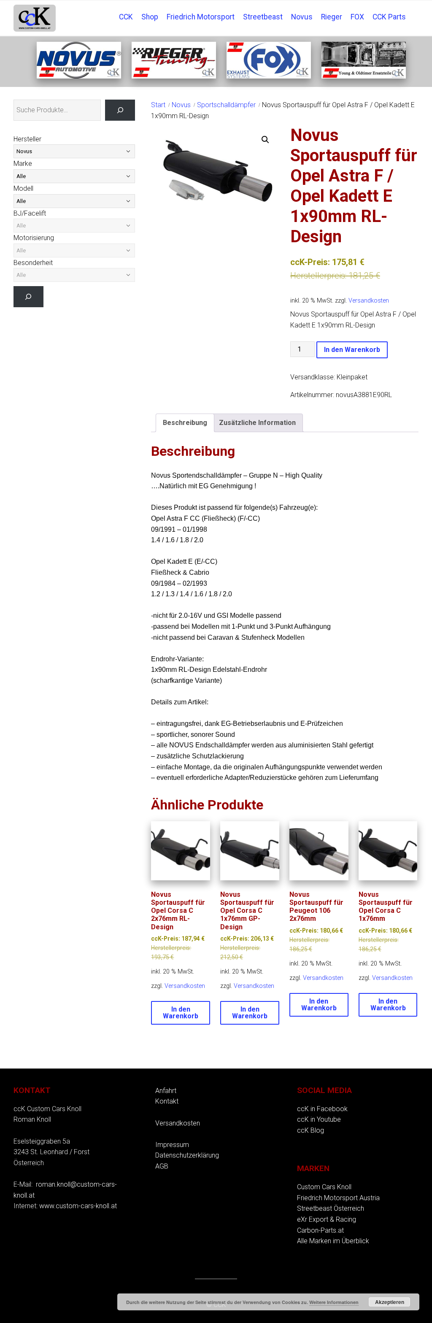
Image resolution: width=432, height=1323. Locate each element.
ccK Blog (310, 1130)
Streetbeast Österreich (330, 1208)
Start (158, 105)
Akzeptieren (389, 1302)
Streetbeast (263, 17)
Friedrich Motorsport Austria (338, 1198)
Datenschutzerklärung (187, 1155)
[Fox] (269, 76)
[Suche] (120, 110)
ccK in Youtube (319, 1119)
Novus (302, 17)
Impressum (172, 1145)
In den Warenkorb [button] (180, 1012)
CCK (126, 17)
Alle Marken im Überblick (333, 1241)
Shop (149, 17)
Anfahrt (165, 1091)
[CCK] (363, 76)
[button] (265, 139)
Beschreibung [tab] (185, 423)
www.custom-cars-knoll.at (78, 1206)
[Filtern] (28, 296)
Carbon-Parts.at (320, 1230)
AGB (161, 1166)
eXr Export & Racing (326, 1219)
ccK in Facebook (322, 1109)
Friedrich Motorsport (201, 17)
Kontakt (166, 1101)
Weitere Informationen (334, 1302)
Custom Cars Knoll (324, 1187)
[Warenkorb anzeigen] (414, 11)
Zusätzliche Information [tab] (257, 423)
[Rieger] (174, 76)
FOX (357, 17)
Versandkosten (368, 300)
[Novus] (79, 76)
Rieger (331, 17)
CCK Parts (389, 17)
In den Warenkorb (352, 350)
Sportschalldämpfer (226, 105)
